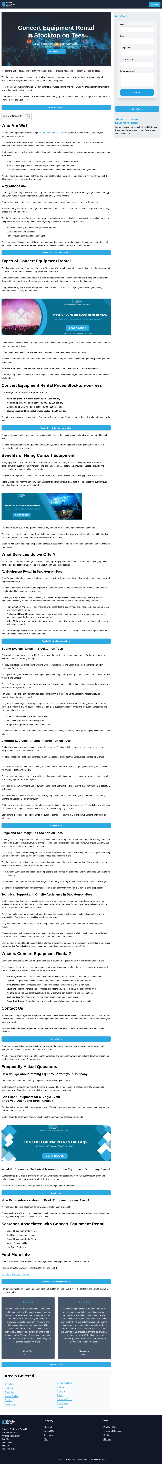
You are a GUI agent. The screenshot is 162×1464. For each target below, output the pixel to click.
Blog (46, 1439)
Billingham (6, 1274)
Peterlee (8, 1400)
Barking (26, 1274)
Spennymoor (10, 1404)
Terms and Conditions (113, 1431)
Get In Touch (56, 1039)
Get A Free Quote (56, 1365)
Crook (60, 1395)
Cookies (107, 1435)
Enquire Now (56, 1193)
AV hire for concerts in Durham (53, 133)
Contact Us (49, 1431)
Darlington (9, 1392)
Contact (154, 4)
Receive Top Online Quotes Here (56, 641)
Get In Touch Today (56, 107)
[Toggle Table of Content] (26, 116)
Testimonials (49, 1435)
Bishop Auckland (64, 1383)
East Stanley (62, 1403)
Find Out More (56, 825)
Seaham (61, 1391)
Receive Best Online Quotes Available (56, 428)
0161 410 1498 (9, 1449)
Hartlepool (17, 1274)
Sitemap (107, 1439)
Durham (60, 1387)
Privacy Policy (109, 1427)
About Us (48, 1427)
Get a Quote (54, 51)
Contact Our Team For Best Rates (56, 253)
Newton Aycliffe (11, 1396)
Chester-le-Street (64, 1399)
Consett (60, 1407)
